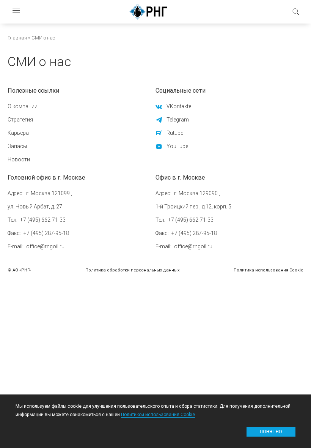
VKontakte (178, 106)
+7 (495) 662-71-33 (43, 219)
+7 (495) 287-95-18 (46, 233)
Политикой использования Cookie (158, 414)
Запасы (17, 146)
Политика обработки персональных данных (132, 270)
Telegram (177, 119)
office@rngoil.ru (45, 246)
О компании (23, 106)
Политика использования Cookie (268, 270)
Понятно (271, 431)
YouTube (177, 146)
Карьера (18, 132)
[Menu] (16, 11)
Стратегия (20, 119)
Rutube (174, 132)
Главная (17, 38)
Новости (19, 159)
